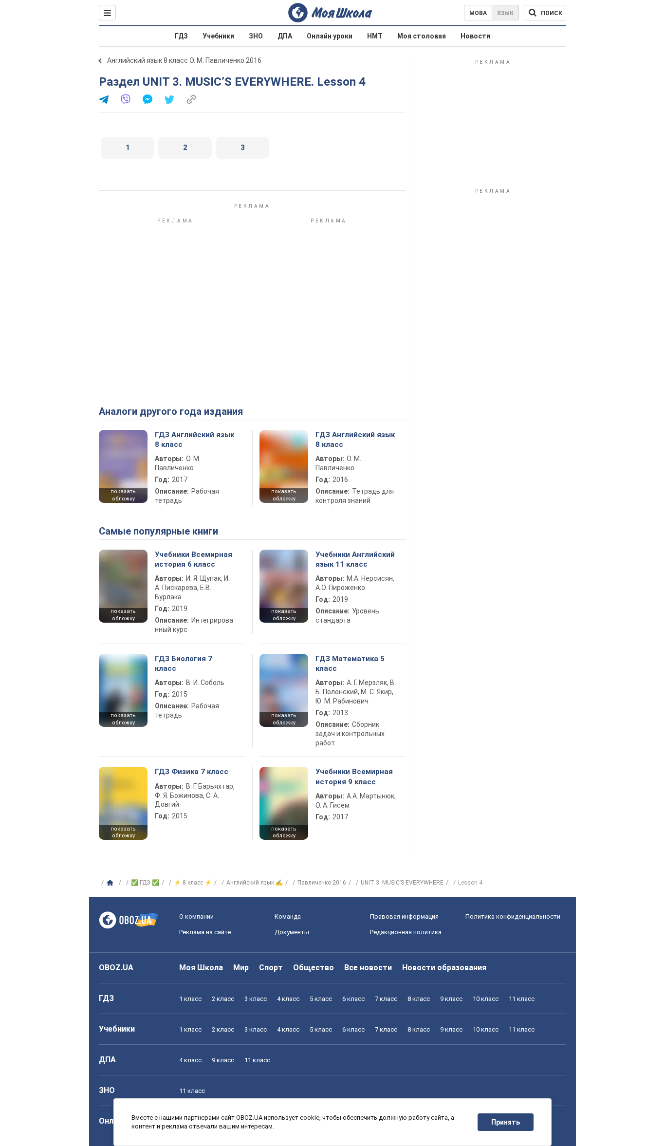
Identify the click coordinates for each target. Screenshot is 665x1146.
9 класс (451, 998)
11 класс (522, 998)
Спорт (271, 967)
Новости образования (444, 967)
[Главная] (111, 883)
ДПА (284, 36)
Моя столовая (421, 36)
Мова (478, 13)
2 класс (223, 998)
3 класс (255, 998)
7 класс (386, 998)
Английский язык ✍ (254, 882)
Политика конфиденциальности (512, 916)
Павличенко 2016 (321, 882)
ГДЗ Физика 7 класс (191, 771)
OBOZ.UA (116, 967)
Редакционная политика (406, 932)
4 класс (288, 998)
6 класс (353, 998)
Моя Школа (201, 967)
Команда (288, 916)
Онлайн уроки (329, 36)
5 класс (321, 998)
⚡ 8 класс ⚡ (193, 882)
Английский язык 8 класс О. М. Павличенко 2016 (184, 60)
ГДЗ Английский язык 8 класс (194, 439)
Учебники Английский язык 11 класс (355, 559)
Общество (313, 967)
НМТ (375, 36)
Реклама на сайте (205, 932)
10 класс (486, 998)
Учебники (218, 36)
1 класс (190, 998)
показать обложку (123, 495)
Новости (475, 36)
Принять (505, 1122)
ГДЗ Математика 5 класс (350, 663)
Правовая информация (404, 916)
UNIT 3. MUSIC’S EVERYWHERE (402, 882)
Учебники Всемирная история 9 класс (354, 776)
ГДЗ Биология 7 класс (183, 663)
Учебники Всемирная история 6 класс (193, 559)
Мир (241, 967)
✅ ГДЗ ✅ (145, 882)
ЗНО (256, 36)
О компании (196, 916)
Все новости (368, 967)
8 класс (418, 998)
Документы (292, 932)
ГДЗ (181, 36)
